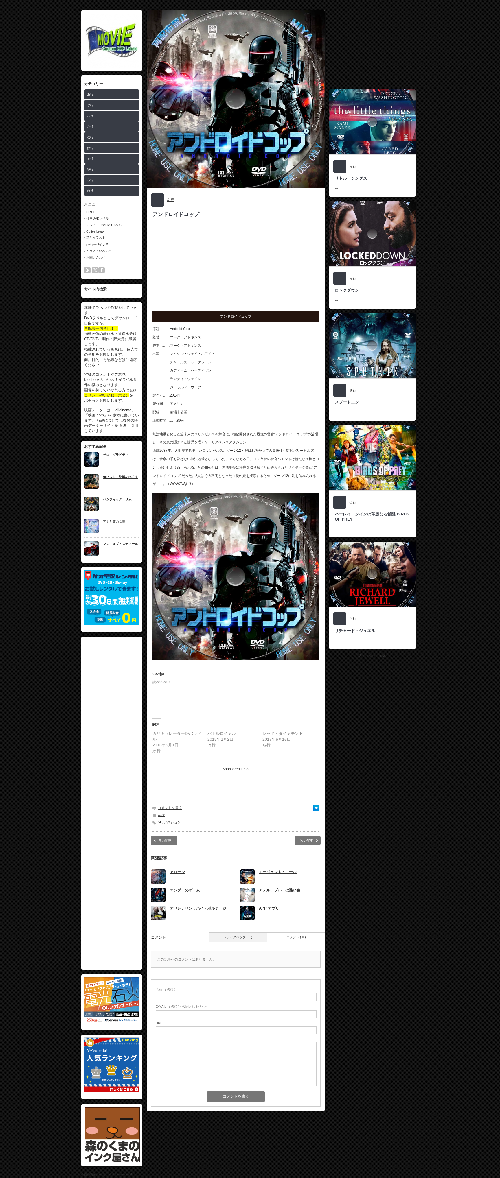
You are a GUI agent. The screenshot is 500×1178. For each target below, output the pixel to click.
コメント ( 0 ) (296, 937)
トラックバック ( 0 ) (237, 937)
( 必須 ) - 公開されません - (181, 1006)
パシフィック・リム (117, 499)
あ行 (90, 94)
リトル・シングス (351, 178)
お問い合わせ (95, 257)
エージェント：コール (278, 872)
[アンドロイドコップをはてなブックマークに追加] (316, 810)
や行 (90, 169)
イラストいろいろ (99, 250)
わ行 (90, 190)
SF (160, 822)
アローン (177, 872)
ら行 (90, 180)
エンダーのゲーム (185, 890)
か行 (90, 105)
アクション (172, 822)
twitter (95, 270)
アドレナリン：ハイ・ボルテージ (198, 908)
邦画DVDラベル (97, 218)
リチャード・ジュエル (355, 630)
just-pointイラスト (99, 244)
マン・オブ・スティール (120, 543)
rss (87, 270)
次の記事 (306, 840)
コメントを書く (170, 808)
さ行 (90, 115)
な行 (90, 137)
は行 (90, 148)
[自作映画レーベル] (112, 66)
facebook (101, 270)
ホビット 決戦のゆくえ (120, 477)
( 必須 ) (165, 989)
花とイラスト (95, 237)
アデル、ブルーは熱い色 (279, 890)
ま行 (90, 158)
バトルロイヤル (221, 733)
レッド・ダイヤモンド (282, 733)
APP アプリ (269, 908)
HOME (91, 212)
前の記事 (165, 840)
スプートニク (347, 402)
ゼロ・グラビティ (115, 454)
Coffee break (95, 231)
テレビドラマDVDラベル (104, 225)
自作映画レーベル (95, 1174)
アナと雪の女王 (114, 521)
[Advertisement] (111, 803)
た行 (90, 126)
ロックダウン (347, 290)
